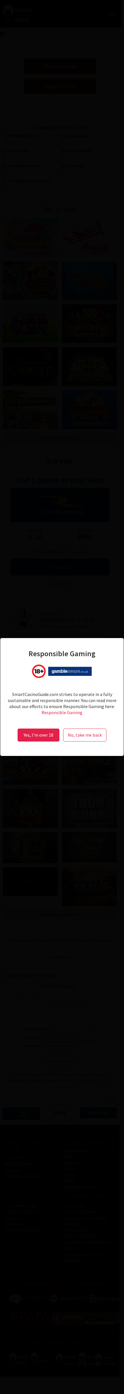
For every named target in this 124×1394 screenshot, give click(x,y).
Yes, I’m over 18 (38, 735)
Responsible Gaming (62, 712)
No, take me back (85, 735)
